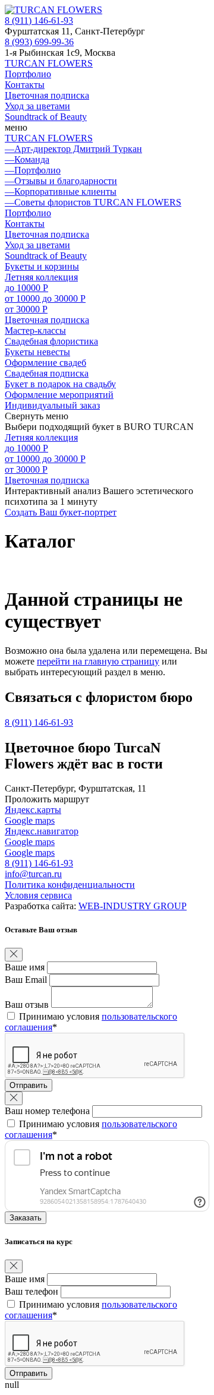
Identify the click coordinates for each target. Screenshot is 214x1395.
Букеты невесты (37, 352)
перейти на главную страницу (98, 661)
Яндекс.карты (33, 810)
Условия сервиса (38, 895)
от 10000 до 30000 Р (45, 298)
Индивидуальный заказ (52, 405)
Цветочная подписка (47, 95)
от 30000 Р (26, 309)
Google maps (30, 820)
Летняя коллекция (41, 277)
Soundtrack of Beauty (46, 117)
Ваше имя (25, 967)
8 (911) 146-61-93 (39, 20)
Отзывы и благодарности (61, 181)
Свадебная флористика (51, 341)
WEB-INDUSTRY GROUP (132, 906)
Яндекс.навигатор (41, 831)
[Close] (14, 954)
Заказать (26, 1217)
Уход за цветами (37, 106)
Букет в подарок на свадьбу (60, 384)
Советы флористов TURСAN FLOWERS (93, 202)
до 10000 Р (26, 288)
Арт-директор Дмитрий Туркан (73, 149)
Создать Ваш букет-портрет (61, 512)
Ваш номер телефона (47, 1111)
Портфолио (28, 74)
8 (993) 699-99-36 (39, 42)
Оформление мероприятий (59, 395)
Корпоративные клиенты (61, 191)
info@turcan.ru (33, 874)
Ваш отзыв (27, 1004)
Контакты (25, 85)
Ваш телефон (31, 1291)
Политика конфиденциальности (70, 885)
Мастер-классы (35, 330)
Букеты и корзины (42, 266)
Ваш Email (26, 980)
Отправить (29, 1085)
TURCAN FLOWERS (49, 63)
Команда (27, 159)
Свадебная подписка (47, 373)
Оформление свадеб (45, 363)
